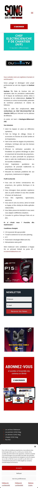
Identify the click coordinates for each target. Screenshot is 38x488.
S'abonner (19, 380)
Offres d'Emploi (24, 48)
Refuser (19, 473)
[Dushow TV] (19, 72)
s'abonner (19, 26)
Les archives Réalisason (12, 429)
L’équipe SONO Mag (11, 437)
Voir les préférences (19, 479)
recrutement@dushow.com (12, 251)
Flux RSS (8, 440)
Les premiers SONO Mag (13, 432)
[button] (35, 446)
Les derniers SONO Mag (12, 434)
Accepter (19, 468)
